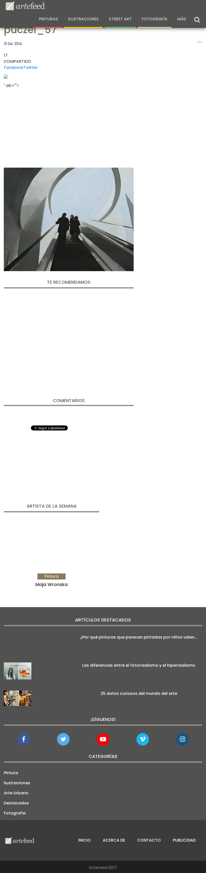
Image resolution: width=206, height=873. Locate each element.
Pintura (11, 773)
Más (181, 19)
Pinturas (48, 19)
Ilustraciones (83, 19)
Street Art (120, 19)
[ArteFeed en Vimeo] (142, 739)
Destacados (16, 803)
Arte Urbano (16, 793)
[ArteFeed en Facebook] (23, 739)
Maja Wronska (51, 584)
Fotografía (154, 19)
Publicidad (184, 840)
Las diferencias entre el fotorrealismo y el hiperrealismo (138, 665)
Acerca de (114, 840)
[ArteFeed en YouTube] (103, 739)
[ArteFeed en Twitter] (63, 739)
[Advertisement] (69, 126)
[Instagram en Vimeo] (182, 739)
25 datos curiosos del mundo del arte (138, 693)
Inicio (84, 840)
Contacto (149, 840)
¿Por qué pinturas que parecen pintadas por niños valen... (138, 637)
